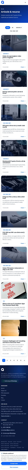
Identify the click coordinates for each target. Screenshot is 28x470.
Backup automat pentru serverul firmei (13, 92)
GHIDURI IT (19, 27)
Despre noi (3, 390)
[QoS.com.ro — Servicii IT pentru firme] (2, 2)
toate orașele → (4, 449)
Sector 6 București (5, 447)
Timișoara (19, 447)
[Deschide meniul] (25, 2)
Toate (7, 27)
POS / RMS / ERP (14, 31)
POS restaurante (5, 393)
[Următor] (24, 360)
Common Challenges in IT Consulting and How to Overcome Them (14, 341)
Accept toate (14, 463)
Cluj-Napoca (13, 447)
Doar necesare (14, 467)
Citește (22, 67)
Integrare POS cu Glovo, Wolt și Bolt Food (14, 197)
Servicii (2, 388)
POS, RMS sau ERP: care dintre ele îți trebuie (13, 233)
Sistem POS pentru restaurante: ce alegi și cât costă (13, 268)
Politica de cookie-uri (17, 460)
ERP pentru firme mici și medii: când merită (14, 126)
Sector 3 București (14, 443)
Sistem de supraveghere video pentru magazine (12, 56)
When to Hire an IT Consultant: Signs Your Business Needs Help (14, 304)
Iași (23, 447)
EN (12, 27)
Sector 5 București (14, 445)
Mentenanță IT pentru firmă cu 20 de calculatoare (14, 162)
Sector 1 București (17, 441)
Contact (3, 400)
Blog (2, 398)
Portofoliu (3, 395)
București (10, 441)
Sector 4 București (5, 445)
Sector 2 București (5, 443)
